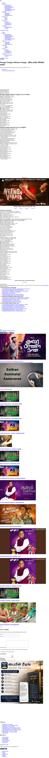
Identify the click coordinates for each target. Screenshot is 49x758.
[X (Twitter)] (2, 333)
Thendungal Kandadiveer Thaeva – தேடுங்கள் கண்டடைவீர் (13, 310)
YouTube (33, 208)
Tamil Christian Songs (10, 70)
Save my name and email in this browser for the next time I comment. (14, 649)
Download (25, 282)
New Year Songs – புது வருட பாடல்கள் (9, 731)
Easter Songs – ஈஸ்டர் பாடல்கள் (8, 726)
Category (4, 45)
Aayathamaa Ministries (10, 330)
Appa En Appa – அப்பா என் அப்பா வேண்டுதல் (11, 291)
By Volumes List (8, 52)
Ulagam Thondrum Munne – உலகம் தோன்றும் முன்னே (11, 403)
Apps (3, 33)
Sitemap (3, 755)
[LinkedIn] (10, 333)
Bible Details (7, 42)
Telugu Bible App (8, 39)
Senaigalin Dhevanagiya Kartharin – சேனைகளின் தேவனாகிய (12, 478)
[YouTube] (6, 749)
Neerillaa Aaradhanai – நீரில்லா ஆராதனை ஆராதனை (12, 294)
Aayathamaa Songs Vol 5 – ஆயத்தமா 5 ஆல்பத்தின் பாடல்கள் (12, 433)
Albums (6, 47)
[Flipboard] (12, 333)
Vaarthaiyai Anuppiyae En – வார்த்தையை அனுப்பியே (10, 448)
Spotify (20, 208)
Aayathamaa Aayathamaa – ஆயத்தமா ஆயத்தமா (11, 300)
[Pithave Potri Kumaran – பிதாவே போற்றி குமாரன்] (9, 461)
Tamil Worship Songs (12, 285)
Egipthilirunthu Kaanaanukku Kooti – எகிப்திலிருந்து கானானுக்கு (15, 298)
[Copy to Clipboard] (8, 333)
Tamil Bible (7, 43)
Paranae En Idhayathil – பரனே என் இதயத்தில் (9, 624)
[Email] (6, 333)
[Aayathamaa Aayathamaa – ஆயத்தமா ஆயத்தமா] (9, 598)
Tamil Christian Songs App (10, 38)
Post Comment (3, 653)
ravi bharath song (45, 285)
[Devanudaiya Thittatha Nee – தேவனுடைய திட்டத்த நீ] (23, 583)
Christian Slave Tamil (4, 30)
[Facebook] (0, 333)
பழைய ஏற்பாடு (5, 741)
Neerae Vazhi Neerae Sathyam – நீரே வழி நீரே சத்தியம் (12, 289)
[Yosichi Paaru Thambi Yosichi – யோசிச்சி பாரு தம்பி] (23, 553)
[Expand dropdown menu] (6, 45)
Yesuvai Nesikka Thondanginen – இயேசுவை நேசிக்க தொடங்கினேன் (15, 297)
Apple (15, 208)
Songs (3, 48)
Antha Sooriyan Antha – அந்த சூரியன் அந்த (11, 299)
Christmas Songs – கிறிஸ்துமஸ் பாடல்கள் (10, 725)
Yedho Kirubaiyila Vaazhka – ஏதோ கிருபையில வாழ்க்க (13, 295)
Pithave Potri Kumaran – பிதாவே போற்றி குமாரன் (11, 301)
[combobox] (5, 657)
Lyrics (4, 70)
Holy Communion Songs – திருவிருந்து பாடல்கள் (11, 729)
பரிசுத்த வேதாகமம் (6, 740)
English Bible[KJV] (8, 44)
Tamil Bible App (8, 37)
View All (6, 49)
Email (1, 636)
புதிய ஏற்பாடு (4, 742)
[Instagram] (3, 749)
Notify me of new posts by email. (7, 651)
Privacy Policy (5, 754)
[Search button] (12, 656)
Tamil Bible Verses (8, 54)
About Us (4, 753)
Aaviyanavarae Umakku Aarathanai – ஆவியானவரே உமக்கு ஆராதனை (16, 288)
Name (1, 634)
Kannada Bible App (8, 35)
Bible (3, 40)
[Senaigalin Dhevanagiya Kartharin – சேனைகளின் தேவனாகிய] (9, 475)
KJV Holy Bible (5, 737)
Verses (3, 53)
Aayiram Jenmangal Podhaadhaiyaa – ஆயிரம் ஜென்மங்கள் (12, 502)
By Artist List (7, 50)
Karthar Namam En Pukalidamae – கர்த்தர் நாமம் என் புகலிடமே (14, 308)
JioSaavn (26, 208)
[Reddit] (13, 333)
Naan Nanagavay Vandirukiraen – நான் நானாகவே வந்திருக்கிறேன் (15, 290)
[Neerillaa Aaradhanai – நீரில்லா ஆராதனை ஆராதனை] (18, 524)
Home (3, 32)
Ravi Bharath (3, 330)
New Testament (5, 739)
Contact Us (4, 756)
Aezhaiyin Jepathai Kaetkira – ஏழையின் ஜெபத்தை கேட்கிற (13, 306)
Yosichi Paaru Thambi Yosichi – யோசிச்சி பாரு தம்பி (10, 556)
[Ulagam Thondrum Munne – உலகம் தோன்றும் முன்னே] (9, 401)
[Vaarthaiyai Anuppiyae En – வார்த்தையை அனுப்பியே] (6, 446)
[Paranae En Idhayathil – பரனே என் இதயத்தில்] (18, 622)
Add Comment (3, 647)
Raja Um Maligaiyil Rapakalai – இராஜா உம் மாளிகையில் (13, 305)
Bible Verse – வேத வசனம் (7, 724)
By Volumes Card (8, 51)
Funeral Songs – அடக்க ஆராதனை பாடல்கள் (11, 727)
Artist (6, 46)
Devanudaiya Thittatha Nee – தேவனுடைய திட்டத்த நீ (10, 585)
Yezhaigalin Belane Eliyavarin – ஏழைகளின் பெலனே (12, 309)
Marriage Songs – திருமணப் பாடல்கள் (9, 730)
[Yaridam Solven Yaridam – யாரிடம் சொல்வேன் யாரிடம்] (9, 416)
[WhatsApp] (5, 333)
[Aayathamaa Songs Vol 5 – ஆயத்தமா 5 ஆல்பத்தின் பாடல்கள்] (9, 430)
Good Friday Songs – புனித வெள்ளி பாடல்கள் (11, 728)
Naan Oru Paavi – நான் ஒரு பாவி (8, 293)
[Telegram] (9, 333)
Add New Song (5, 751)
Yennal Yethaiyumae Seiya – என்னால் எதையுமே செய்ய (13, 307)
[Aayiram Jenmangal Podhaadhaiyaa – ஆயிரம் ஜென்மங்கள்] (18, 500)
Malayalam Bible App (9, 36)
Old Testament (5, 738)
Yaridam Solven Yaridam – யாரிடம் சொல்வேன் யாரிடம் (11, 418)
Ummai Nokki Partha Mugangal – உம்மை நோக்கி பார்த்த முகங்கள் (15, 304)
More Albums (5, 732)
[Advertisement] (24, 80)
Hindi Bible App (8, 34)
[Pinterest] (3, 333)
